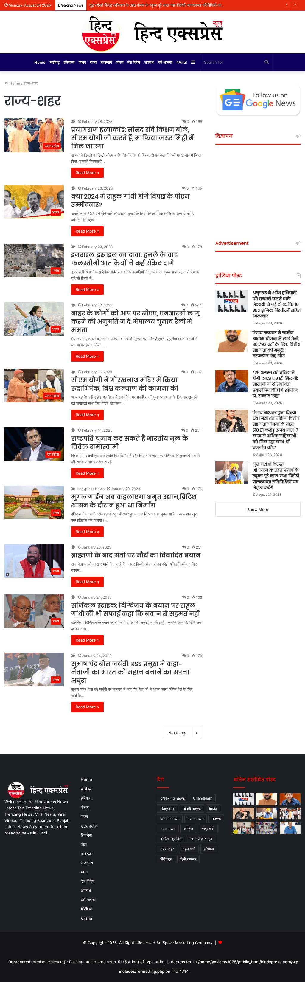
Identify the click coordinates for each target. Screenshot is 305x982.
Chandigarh (202, 798)
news (216, 818)
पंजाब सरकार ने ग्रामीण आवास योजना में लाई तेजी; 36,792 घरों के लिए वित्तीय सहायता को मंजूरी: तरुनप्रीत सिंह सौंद (276, 344)
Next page (178, 732)
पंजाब (82, 62)
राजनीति (106, 62)
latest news (169, 818)
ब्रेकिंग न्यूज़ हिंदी (171, 839)
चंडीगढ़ (55, 62)
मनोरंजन (87, 853)
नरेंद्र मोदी (207, 828)
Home (40, 62)
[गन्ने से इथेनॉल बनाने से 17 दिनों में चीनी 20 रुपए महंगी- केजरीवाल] (290, 827)
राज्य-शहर (167, 849)
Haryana (167, 808)
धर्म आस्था (165, 62)
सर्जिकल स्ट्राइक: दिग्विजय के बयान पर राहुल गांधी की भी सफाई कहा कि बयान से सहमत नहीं (135, 609)
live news (195, 818)
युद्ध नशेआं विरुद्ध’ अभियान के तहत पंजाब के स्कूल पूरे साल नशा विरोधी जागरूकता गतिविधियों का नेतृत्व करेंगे (163, 5)
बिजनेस (86, 835)
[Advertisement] (258, 188)
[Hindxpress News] (152, 32)
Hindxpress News (90, 489)
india (213, 808)
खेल (84, 844)
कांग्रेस (188, 828)
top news (167, 828)
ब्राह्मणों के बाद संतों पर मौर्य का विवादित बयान (136, 555)
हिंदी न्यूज (166, 859)
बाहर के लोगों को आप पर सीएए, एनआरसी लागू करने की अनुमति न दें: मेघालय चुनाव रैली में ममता (135, 321)
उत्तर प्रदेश (89, 825)
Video (86, 918)
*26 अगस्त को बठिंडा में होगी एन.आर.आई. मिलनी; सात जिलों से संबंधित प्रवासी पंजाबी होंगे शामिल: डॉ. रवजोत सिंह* (275, 384)
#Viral (181, 62)
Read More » (87, 172)
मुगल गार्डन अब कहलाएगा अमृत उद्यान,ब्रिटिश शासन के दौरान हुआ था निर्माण (134, 501)
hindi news (192, 808)
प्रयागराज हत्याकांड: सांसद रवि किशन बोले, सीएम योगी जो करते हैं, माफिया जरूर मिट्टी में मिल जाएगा (132, 138)
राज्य (93, 62)
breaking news (172, 798)
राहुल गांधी (188, 849)
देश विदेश (133, 62)
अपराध (149, 62)
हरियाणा (69, 62)
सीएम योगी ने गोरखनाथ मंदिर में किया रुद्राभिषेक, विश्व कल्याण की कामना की (124, 384)
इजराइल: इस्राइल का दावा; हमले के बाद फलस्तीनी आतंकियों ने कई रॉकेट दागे (124, 259)
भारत (119, 62)
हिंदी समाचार (188, 859)
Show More (257, 509)
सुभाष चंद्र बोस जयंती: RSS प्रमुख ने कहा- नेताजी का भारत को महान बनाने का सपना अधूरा (130, 672)
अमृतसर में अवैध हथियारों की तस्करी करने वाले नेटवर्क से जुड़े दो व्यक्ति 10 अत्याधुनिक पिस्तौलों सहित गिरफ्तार (277, 304)
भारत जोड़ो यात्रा (201, 839)
